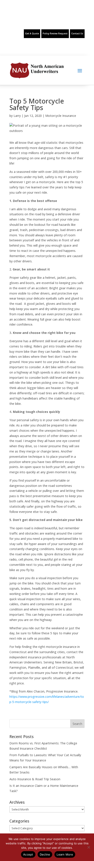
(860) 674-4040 (49, 20)
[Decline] (88, 847)
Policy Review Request (55, 33)
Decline (45, 854)
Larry (17, 116)
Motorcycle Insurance (60, 116)
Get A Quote (32, 33)
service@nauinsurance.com (77, 20)
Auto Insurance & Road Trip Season (34, 779)
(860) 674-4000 (19, 20)
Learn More (65, 854)
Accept (28, 854)
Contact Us (77, 33)
